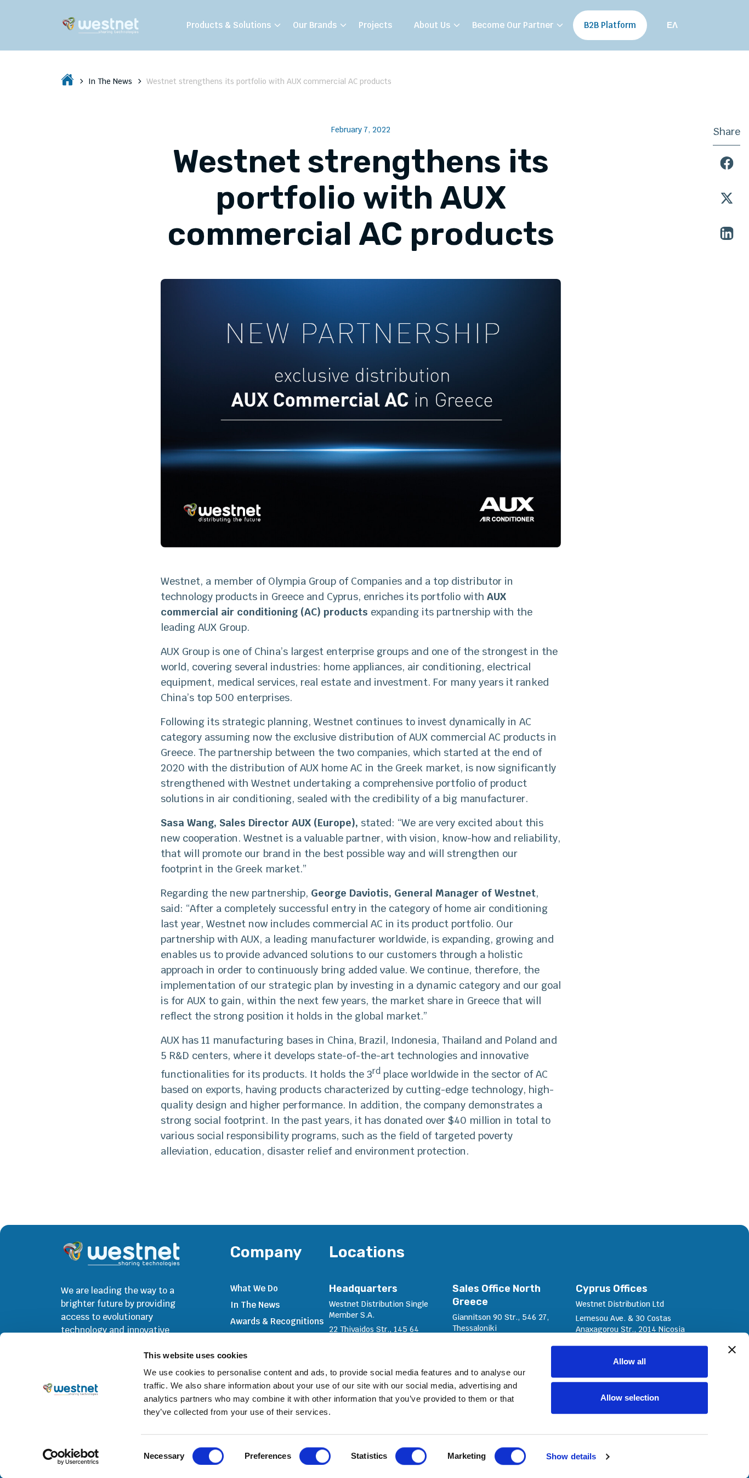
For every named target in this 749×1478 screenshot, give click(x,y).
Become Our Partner (512, 25)
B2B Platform (610, 25)
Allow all (629, 1361)
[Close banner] (732, 1349)
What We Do (254, 1288)
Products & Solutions (228, 25)
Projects (375, 25)
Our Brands (315, 25)
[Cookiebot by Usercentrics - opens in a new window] (71, 1456)
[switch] (315, 1456)
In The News (110, 81)
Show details (571, 1456)
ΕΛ (672, 25)
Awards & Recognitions (277, 1321)
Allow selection (629, 1397)
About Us (432, 25)
